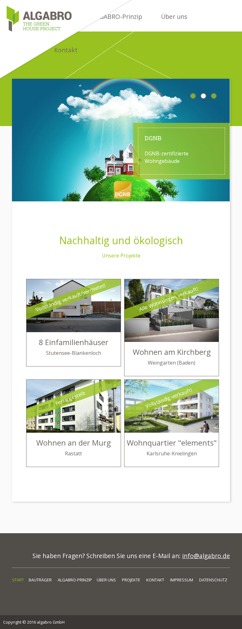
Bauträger (40, 580)
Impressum (181, 580)
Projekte (131, 580)
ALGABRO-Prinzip (75, 580)
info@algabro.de (206, 555)
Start (18, 580)
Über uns (174, 16)
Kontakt (155, 580)
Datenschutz (213, 580)
